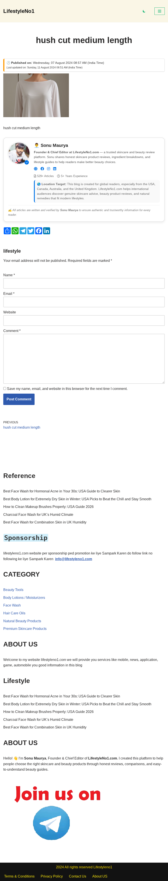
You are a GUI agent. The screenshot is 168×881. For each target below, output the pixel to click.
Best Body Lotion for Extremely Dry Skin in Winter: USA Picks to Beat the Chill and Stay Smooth (77, 499)
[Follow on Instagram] (48, 169)
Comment (12, 331)
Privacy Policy (52, 876)
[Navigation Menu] (159, 11)
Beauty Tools (13, 590)
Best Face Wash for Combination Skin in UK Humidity (44, 522)
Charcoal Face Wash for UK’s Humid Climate (38, 514)
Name (9, 275)
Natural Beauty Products (22, 621)
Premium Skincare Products (25, 629)
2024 (60, 867)
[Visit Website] (35, 169)
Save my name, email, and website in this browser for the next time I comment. (67, 389)
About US (99, 876)
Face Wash (12, 605)
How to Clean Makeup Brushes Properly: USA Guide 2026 (48, 507)
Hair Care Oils (14, 613)
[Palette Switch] (144, 11)
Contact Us (77, 876)
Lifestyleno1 (102, 867)
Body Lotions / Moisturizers (24, 597)
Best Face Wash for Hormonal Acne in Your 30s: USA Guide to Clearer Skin (61, 491)
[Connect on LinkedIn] (54, 169)
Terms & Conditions (19, 876)
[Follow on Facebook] (42, 169)
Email (8, 293)
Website (9, 312)
